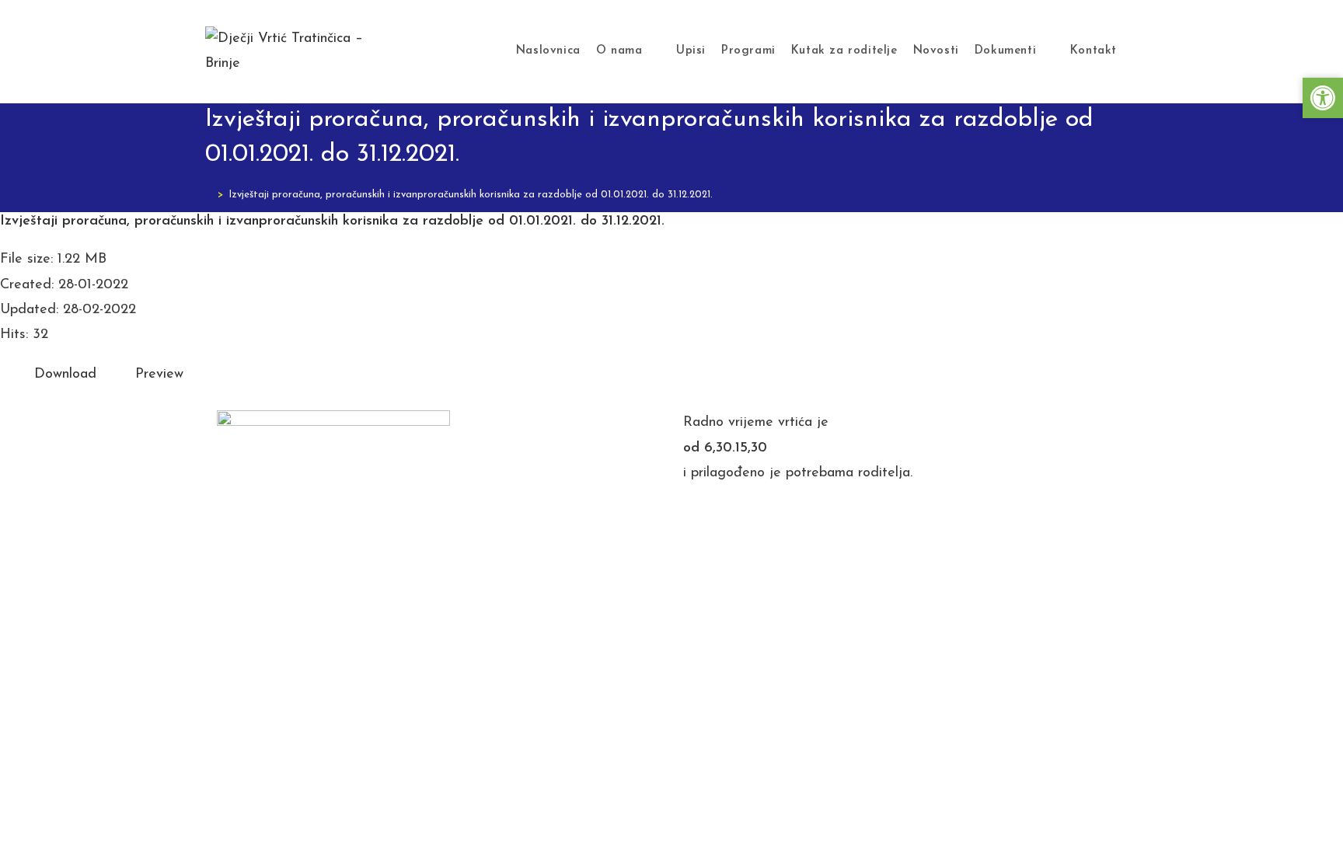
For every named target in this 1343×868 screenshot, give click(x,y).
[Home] (209, 195)
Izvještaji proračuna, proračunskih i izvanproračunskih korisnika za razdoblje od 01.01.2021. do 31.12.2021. (470, 195)
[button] (1323, 98)
